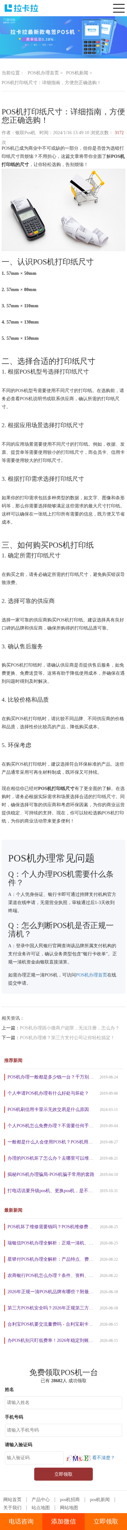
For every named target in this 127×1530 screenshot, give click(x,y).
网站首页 (12, 1499)
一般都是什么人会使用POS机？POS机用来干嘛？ (56, 1142)
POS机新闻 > (79, 72)
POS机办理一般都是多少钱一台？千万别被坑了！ (57, 1077)
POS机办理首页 (91, 975)
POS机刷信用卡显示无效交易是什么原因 (48, 1109)
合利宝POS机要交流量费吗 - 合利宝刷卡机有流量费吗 (61, 1324)
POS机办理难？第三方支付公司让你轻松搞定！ (67, 1037)
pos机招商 (70, 1499)
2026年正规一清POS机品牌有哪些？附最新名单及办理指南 (66, 1291)
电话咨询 (21, 1521)
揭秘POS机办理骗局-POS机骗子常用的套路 (50, 1174)
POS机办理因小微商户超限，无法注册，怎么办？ (70, 1028)
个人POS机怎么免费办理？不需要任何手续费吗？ (57, 1125)
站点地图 (41, 1507)
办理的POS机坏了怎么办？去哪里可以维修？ (52, 1158)
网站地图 (69, 1507)
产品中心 (41, 1499)
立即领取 (105, 1521)
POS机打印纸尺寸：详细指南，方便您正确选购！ (51, 82)
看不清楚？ (103, 1457)
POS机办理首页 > (45, 72)
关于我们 (12, 1507)
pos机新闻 (100, 1499)
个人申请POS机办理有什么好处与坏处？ (48, 1093)
